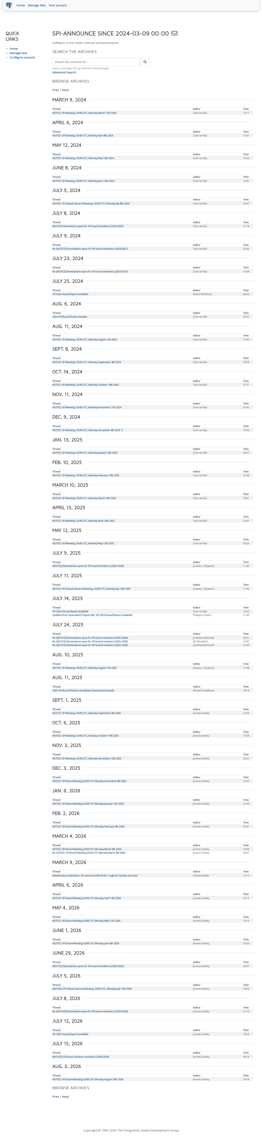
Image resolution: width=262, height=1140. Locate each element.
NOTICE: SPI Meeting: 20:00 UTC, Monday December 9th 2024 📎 (88, 430)
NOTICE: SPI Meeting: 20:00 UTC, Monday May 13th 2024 (83, 158)
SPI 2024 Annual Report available (70, 611)
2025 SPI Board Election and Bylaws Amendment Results (83, 690)
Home (20, 5)
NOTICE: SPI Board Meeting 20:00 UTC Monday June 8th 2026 (85, 943)
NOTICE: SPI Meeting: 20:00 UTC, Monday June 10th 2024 (83, 181)
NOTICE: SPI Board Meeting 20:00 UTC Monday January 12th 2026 (88, 803)
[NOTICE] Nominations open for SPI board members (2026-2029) (88, 966)
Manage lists (37, 5)
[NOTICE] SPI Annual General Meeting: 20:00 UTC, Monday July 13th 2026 (92, 988)
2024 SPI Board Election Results (69, 316)
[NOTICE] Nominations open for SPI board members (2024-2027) (88, 226)
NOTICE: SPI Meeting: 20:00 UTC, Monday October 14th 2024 (85, 384)
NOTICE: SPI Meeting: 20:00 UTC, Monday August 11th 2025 (84, 668)
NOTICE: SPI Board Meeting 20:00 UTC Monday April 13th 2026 (86, 898)
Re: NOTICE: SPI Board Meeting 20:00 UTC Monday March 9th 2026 (88, 852)
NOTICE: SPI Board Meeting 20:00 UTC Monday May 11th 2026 (86, 920)
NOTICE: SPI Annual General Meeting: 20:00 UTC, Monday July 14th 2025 (91, 588)
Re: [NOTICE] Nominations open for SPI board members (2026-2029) (90, 1011)
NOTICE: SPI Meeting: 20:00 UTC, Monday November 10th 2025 (86, 758)
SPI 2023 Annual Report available (70, 294)
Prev (55, 90)
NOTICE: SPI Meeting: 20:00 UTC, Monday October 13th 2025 (85, 735)
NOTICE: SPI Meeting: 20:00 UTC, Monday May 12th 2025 (83, 543)
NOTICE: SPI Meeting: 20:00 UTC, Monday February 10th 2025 (85, 475)
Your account (58, 5)
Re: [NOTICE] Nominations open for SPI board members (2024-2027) (90, 248)
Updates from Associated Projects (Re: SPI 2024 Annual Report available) (92, 615)
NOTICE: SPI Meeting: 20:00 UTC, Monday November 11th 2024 (86, 407)
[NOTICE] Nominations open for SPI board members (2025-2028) (88, 566)
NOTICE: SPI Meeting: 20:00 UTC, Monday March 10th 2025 (84, 498)
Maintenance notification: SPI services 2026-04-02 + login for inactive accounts (95, 875)
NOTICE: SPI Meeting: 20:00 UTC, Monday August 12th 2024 (84, 339)
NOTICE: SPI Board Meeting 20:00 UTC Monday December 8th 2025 (89, 781)
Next (65, 90)
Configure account (22, 57)
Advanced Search (64, 72)
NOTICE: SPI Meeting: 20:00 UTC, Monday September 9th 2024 (86, 362)
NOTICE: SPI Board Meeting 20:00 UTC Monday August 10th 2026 (87, 1079)
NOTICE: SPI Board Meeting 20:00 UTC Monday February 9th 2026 (88, 826)
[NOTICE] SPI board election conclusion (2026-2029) (80, 1056)
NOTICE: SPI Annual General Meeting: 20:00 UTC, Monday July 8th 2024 (90, 203)
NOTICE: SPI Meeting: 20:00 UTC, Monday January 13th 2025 (84, 452)
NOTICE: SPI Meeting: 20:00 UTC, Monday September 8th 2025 (86, 713)
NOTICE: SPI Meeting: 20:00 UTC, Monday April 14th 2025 (83, 520)
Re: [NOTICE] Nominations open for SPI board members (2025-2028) (90, 637)
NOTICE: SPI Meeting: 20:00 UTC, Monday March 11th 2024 (84, 113)
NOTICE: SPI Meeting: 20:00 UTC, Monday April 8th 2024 (82, 135)
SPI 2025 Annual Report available (70, 1034)
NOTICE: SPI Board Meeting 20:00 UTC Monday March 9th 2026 (86, 849)
